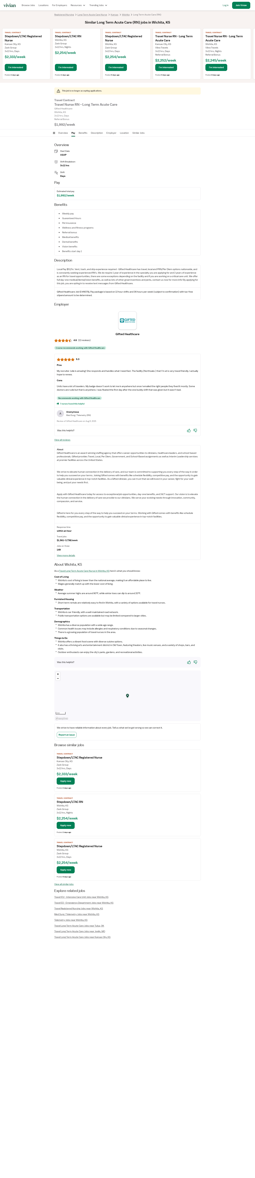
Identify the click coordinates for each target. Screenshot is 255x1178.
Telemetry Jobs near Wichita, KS (71, 920)
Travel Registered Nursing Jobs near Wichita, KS (78, 908)
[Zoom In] (58, 674)
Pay (73, 132)
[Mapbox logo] (61, 718)
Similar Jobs (138, 132)
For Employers (59, 5)
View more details (66, 555)
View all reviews (62, 439)
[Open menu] (54, 133)
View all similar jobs (64, 884)
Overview (63, 132)
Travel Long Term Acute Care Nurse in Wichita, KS (84, 570)
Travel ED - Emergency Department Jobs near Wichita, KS (83, 902)
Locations (44, 5)
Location (124, 132)
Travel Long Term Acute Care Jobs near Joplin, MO (79, 931)
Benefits (83, 132)
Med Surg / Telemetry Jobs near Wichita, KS (76, 914)
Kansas (114, 14)
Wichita (126, 14)
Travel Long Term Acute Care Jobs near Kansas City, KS (82, 937)
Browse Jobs (28, 5)
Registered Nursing (64, 14)
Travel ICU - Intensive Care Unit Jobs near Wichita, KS (81, 897)
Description (97, 132)
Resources (76, 5)
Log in (226, 5)
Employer (111, 132)
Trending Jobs (96, 5)
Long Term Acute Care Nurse (92, 14)
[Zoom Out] (58, 678)
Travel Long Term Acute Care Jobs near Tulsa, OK (79, 925)
